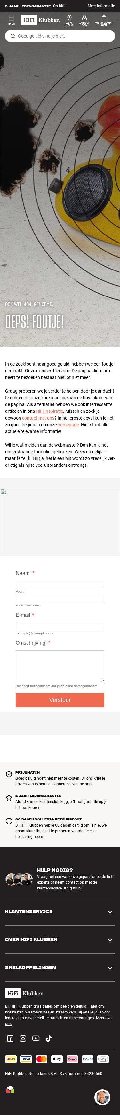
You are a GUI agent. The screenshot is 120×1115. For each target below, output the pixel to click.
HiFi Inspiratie (49, 411)
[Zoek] (13, 36)
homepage (68, 424)
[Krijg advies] (102, 1097)
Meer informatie (101, 6)
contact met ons (38, 417)
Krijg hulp (72, 888)
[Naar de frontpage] (40, 20)
